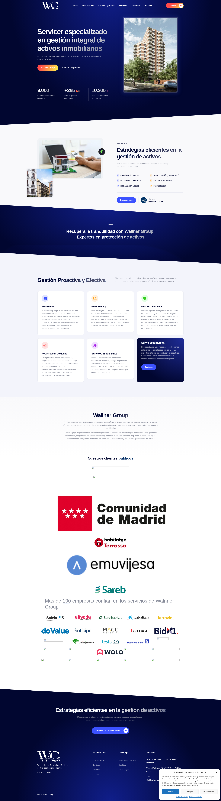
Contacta (149, 367)
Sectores (148, 6)
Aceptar (170, 792)
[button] (216, 772)
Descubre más (126, 200)
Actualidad (135, 6)
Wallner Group (88, 6)
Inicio (75, 6)
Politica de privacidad (195, 797)
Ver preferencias (208, 792)
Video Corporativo (72, 68)
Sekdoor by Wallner (106, 6)
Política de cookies (182, 797)
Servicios (123, 6)
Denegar (189, 792)
